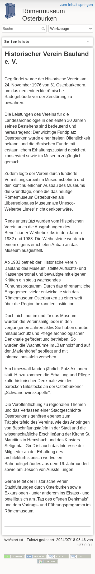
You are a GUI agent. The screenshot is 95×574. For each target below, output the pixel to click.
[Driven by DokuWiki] (47, 561)
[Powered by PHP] (36, 556)
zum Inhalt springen (76, 4)
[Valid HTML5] (58, 556)
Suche (43, 28)
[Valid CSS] (80, 556)
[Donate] (14, 556)
